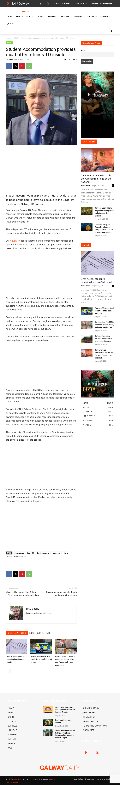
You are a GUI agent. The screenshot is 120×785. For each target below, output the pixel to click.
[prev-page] (8, 671)
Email (83, 50)
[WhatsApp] (29, 66)
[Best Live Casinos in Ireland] (48, 722)
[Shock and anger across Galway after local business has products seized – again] (48, 732)
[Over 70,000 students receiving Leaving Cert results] (16, 646)
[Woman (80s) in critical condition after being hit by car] (41, 646)
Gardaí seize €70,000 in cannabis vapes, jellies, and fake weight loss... (104, 324)
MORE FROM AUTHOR (39, 633)
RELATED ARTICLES (17, 633)
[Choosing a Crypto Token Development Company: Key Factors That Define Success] (86, 227)
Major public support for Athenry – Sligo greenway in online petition (22, 594)
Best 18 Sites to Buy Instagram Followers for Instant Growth (65, 709)
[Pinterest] (22, 66)
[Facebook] (40, 3)
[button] (110, 30)
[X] (48, 3)
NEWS (16, 38)
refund (65, 553)
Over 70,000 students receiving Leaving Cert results (15, 659)
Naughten (15, 240)
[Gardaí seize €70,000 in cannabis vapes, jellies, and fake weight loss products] (66, 646)
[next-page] (12, 671)
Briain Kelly (12, 59)
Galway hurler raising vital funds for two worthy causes (61, 594)
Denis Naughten (43, 553)
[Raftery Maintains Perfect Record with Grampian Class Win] (86, 339)
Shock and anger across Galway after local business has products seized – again (65, 734)
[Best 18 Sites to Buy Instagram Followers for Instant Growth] (48, 709)
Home (8, 38)
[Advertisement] (41, 169)
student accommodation (16, 556)
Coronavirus (19, 553)
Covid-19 (30, 553)
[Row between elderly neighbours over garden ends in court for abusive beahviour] (86, 211)
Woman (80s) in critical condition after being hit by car (41, 659)
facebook (56, 553)
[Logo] (26, 11)
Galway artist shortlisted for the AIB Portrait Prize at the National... (96, 178)
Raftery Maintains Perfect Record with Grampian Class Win (103, 338)
